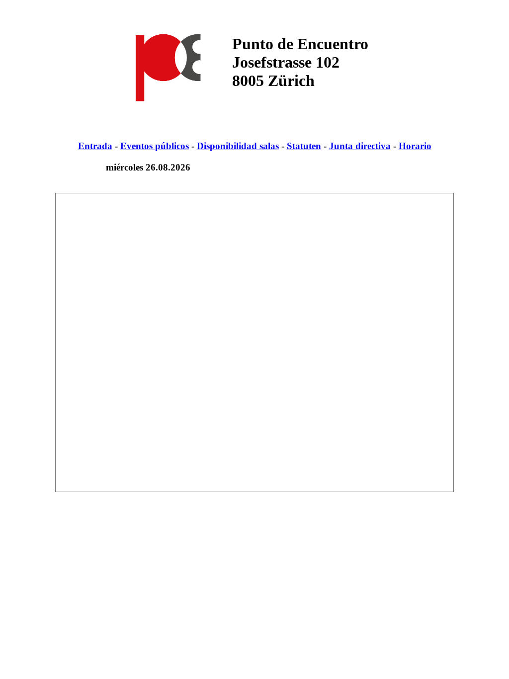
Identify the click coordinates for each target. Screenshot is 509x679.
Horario (415, 146)
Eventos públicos (154, 146)
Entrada (95, 146)
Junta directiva (360, 146)
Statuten (304, 146)
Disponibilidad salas (238, 146)
